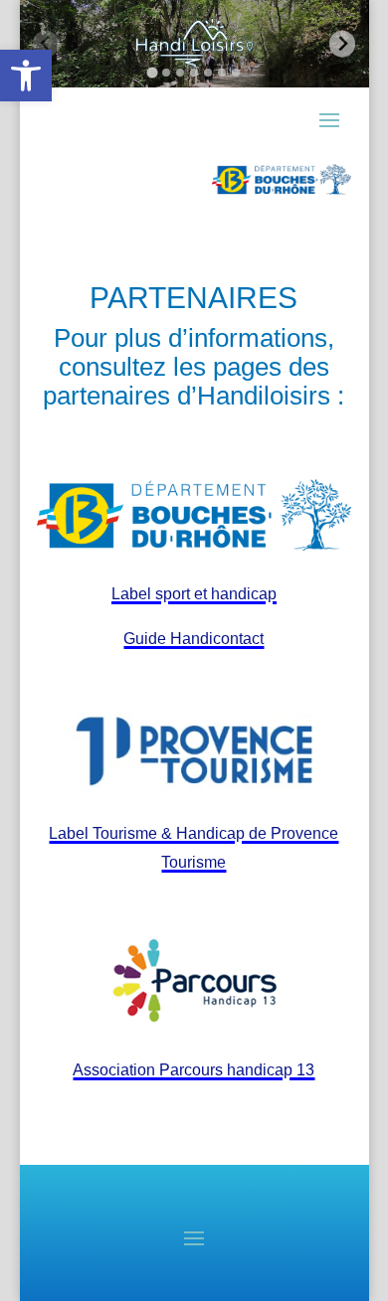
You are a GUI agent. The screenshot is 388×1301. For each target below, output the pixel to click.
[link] (26, 75)
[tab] (151, 72)
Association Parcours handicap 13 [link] (193, 1069)
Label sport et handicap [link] (194, 593)
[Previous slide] (46, 44)
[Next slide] (342, 44)
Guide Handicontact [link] (193, 638)
